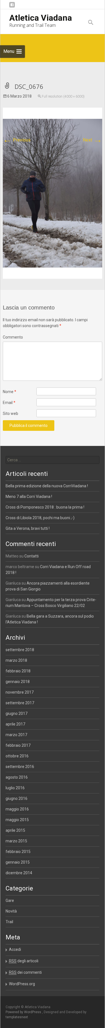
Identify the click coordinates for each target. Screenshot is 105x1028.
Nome (9, 391)
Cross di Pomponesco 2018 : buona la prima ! (45, 507)
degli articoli (23, 961)
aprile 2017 (15, 724)
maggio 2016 (17, 809)
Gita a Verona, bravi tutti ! (28, 528)
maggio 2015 (17, 819)
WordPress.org (22, 984)
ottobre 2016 (17, 756)
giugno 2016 (16, 798)
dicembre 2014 (19, 873)
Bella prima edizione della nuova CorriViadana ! (47, 486)
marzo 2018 (16, 660)
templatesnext (17, 1017)
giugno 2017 (16, 713)
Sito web (10, 413)
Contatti (31, 556)
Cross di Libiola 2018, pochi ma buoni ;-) (40, 518)
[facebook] (12, 7)
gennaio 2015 (18, 862)
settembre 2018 (20, 649)
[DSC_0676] (52, 192)
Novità (11, 911)
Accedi (15, 949)
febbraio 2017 (18, 745)
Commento (13, 337)
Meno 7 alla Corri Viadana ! (29, 496)
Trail (9, 922)
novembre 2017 (20, 692)
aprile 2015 (15, 830)
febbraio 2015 (18, 851)
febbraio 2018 (18, 671)
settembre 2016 (20, 766)
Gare (10, 900)
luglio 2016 (15, 788)
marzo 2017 (16, 734)
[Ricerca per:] (53, 460)
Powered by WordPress (24, 1012)
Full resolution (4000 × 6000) (63, 96)
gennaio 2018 (18, 681)
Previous (17, 140)
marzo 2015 (16, 841)
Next (92, 140)
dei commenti (25, 972)
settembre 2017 (20, 703)
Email (9, 402)
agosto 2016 (17, 777)
